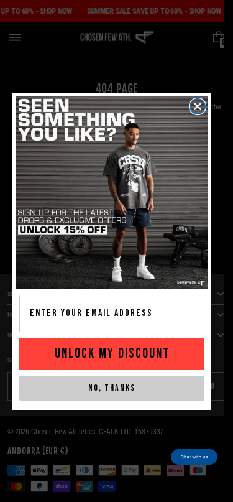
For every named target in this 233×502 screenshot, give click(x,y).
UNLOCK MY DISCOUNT (112, 353)
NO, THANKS (111, 388)
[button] (194, 457)
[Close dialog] (197, 106)
